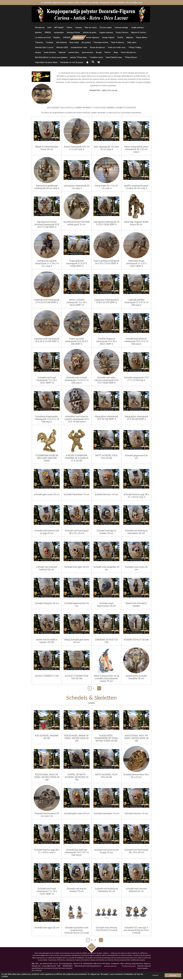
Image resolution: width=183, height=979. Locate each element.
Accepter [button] (173, 975)
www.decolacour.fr (130, 966)
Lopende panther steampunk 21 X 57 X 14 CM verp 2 (136, 302)
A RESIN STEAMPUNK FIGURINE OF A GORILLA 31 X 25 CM (76, 458)
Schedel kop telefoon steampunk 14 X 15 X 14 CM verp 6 (136, 341)
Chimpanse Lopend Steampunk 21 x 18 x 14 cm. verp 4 (47, 263)
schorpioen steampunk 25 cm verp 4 (77, 187)
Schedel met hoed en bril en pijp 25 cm (46, 531)
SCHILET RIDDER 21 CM (47, 675)
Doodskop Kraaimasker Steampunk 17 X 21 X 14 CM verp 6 (47, 419)
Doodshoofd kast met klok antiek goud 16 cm (77, 223)
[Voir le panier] (98, 62)
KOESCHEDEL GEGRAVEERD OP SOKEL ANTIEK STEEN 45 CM (106, 738)
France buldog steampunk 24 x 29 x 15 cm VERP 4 (106, 262)
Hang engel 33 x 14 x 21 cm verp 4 (106, 187)
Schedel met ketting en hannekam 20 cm (136, 531)
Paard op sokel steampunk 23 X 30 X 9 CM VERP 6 (76, 341)
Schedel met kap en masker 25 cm (106, 531)
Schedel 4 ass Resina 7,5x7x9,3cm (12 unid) (106, 928)
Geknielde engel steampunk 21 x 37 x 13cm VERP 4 (136, 263)
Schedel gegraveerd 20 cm (136, 456)
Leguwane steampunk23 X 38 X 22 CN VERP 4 (106, 301)
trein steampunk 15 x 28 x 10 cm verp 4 (106, 148)
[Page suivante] (99, 688)
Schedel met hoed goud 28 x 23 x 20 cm (76, 531)
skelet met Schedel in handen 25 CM (46, 640)
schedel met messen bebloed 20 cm (46, 568)
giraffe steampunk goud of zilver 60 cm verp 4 (136, 187)
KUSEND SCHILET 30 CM (136, 639)
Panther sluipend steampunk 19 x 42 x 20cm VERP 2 (106, 341)
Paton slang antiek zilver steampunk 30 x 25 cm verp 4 (136, 149)
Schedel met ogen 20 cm (76, 567)
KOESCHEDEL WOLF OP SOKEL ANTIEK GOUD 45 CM (136, 738)
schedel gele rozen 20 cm (47, 494)
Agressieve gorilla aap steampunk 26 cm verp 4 (46, 187)
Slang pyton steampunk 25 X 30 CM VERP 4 (106, 417)
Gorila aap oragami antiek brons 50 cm (136, 223)
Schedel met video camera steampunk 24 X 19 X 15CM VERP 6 (106, 380)
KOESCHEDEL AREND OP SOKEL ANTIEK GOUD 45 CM (76, 738)
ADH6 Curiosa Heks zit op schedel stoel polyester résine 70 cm (106, 678)
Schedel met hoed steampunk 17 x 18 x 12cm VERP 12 (46, 380)
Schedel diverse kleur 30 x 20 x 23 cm (136, 775)
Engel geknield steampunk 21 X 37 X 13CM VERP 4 (76, 263)
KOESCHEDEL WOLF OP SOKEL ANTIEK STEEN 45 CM (46, 777)
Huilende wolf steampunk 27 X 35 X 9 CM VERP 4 (46, 301)
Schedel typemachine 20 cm (76, 604)
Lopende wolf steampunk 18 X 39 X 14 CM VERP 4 (46, 340)
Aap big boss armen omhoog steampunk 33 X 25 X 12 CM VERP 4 (46, 224)
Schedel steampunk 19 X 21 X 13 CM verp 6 (136, 378)
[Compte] (87, 62)
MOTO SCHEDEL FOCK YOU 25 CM (106, 456)
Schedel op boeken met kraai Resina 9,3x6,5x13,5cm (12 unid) (76, 930)
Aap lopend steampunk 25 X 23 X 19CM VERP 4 (106, 223)
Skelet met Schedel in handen (136, 604)
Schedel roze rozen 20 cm (136, 568)
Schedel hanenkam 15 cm (76, 494)
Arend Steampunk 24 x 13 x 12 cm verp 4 (76, 148)
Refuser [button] (155, 975)
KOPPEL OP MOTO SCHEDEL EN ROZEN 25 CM (76, 777)
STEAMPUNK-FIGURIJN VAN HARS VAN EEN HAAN (46, 458)
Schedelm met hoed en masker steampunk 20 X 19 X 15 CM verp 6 (77, 419)
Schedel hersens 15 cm (106, 494)
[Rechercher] (93, 62)
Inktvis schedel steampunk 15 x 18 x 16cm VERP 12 (76, 302)
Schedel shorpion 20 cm (47, 603)
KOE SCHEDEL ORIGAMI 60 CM (46, 736)
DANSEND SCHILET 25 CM (106, 640)
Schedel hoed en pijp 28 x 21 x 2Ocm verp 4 (136, 495)
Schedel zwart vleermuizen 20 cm (106, 604)
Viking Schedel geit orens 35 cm (76, 640)
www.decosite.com (110, 966)
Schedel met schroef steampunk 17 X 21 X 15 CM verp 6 (77, 380)
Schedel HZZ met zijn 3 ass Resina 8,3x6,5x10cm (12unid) (136, 930)
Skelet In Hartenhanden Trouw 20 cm (46, 148)
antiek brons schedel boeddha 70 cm (136, 677)
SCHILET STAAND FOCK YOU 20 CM (76, 677)
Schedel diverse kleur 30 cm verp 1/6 (47, 814)
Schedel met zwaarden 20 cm (106, 568)
